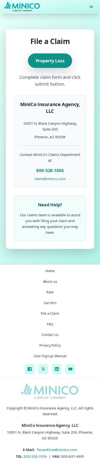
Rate (50, 292)
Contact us (50, 334)
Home (50, 271)
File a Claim (50, 313)
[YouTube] (70, 369)
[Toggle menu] (91, 7)
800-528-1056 (35, 456)
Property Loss (50, 61)
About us (50, 281)
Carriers (50, 302)
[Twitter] (43, 369)
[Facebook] (29, 369)
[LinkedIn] (57, 369)
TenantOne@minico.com (56, 449)
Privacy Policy (49, 345)
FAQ (50, 324)
